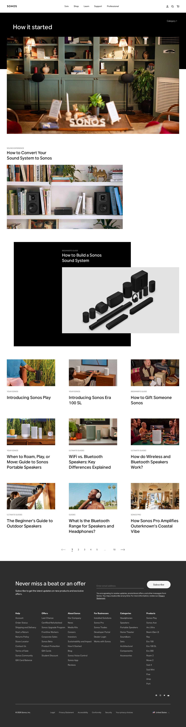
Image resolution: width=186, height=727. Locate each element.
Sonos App (73, 660)
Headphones (126, 618)
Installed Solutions (102, 618)
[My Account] (167, 6)
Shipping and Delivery (25, 627)
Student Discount (50, 655)
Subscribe (158, 584)
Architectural (126, 646)
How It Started (74, 646)
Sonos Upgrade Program (53, 627)
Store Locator (22, 641)
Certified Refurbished (52, 622)
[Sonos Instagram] (160, 695)
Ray (148, 636)
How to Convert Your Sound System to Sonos (29, 155)
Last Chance (48, 618)
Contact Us (20, 646)
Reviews (72, 665)
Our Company (74, 618)
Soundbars (125, 636)
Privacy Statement (66, 712)
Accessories (126, 655)
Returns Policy (22, 636)
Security (108, 712)
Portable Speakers (129, 627)
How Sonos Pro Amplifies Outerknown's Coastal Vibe (154, 526)
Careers (72, 632)
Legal (52, 712)
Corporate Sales (49, 636)
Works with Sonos (102, 641)
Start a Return (22, 632)
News (70, 622)
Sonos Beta (47, 641)
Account (19, 618)
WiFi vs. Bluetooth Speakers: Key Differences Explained (90, 462)
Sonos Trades (100, 627)
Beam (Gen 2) (152, 632)
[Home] (12, 6)
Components (126, 651)
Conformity (96, 712)
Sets (122, 641)
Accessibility (83, 712)
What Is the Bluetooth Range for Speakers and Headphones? (91, 526)
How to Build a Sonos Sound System (82, 258)
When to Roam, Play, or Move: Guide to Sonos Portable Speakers (28, 462)
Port (148, 683)
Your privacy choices (124, 712)
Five (148, 674)
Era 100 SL (151, 646)
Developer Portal (102, 632)
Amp (148, 679)
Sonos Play (151, 618)
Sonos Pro (99, 622)
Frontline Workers (50, 632)
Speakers (124, 622)
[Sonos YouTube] (169, 695)
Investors (72, 636)
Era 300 (149, 651)
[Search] (172, 6)
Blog (70, 651)
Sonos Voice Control (77, 655)
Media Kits (73, 627)
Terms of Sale (21, 651)
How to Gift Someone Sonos (151, 400)
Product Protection (51, 646)
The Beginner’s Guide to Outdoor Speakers (30, 523)
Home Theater (127, 632)
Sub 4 (149, 665)
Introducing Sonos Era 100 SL (90, 400)
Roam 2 (149, 655)
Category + (172, 21)
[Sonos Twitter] (164, 695)
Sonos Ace (151, 622)
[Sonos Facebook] (156, 695)
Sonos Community (24, 655)
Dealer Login (100, 636)
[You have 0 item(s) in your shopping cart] (178, 6)
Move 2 (149, 660)
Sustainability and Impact (80, 641)
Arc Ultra (150, 627)
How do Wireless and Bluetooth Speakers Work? (150, 462)
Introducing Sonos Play (29, 397)
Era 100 (149, 641)
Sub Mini (150, 669)
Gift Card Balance (23, 660)
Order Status (21, 622)
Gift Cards (46, 651)
